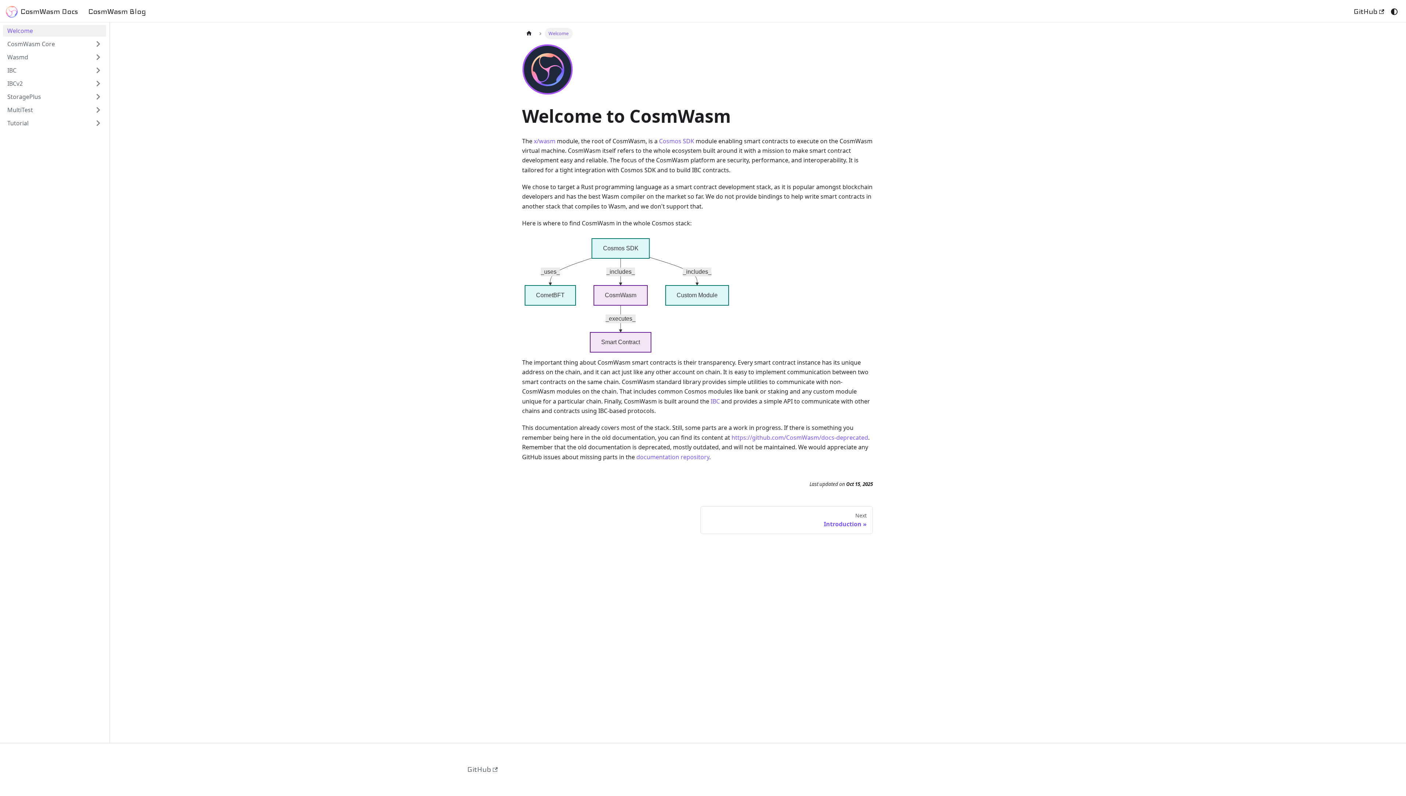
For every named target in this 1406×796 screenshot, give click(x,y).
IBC (715, 401)
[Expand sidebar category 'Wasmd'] (98, 57)
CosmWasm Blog (117, 11)
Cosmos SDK (676, 141)
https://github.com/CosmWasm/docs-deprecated (800, 438)
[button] (54, 83)
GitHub (1365, 11)
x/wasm (544, 141)
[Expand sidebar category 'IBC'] (98, 70)
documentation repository (672, 457)
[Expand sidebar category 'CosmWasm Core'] (98, 44)
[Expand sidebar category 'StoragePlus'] (98, 97)
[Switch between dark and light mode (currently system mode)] (1394, 12)
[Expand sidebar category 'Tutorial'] (98, 123)
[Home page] (529, 33)
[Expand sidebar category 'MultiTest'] (98, 110)
